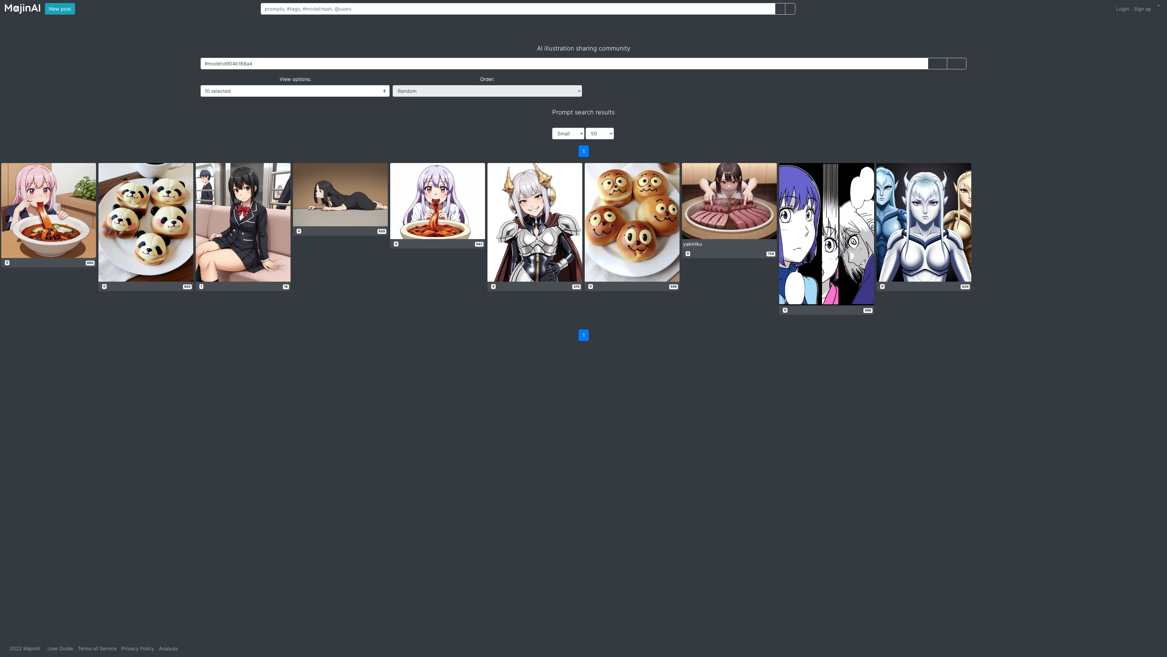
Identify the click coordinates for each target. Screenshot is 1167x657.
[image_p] (790, 9)
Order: (487, 79)
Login (1122, 9)
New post (62, 8)
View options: (295, 79)
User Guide (60, 648)
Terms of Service (97, 648)
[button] (1158, 6)
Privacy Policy (138, 648)
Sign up (1142, 9)
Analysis (168, 648)
